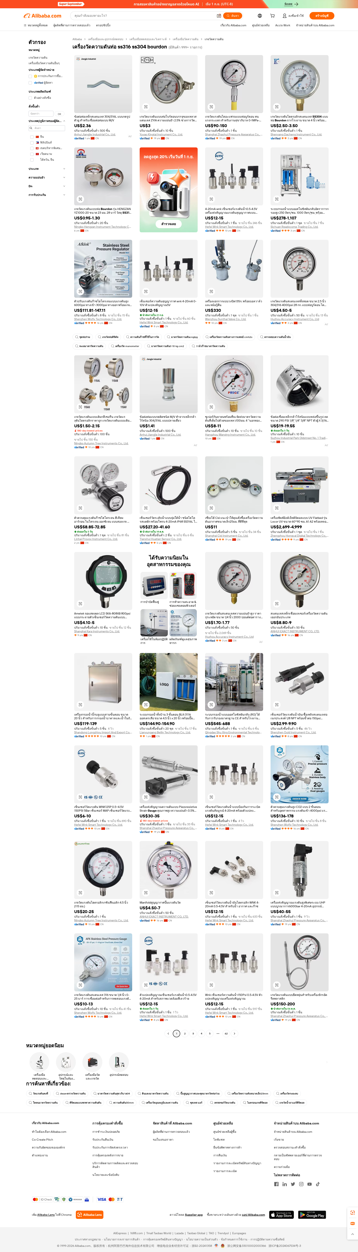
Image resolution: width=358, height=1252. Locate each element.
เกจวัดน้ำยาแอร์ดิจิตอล (291, 1102)
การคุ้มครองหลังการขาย (107, 1155)
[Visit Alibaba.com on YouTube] (309, 1184)
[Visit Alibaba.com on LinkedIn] (284, 1184)
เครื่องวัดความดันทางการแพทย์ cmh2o (231, 337)
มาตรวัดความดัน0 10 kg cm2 (167, 346)
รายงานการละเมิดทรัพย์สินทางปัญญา (237, 1163)
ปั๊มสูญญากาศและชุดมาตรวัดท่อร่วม (200, 1093)
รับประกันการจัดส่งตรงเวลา (110, 1147)
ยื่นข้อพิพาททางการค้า (227, 1147)
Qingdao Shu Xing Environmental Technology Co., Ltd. (234, 732)
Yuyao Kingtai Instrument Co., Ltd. (161, 134)
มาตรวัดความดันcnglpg (184, 337)
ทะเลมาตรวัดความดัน (91, 346)
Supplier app (194, 1214)
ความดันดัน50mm (123, 1102)
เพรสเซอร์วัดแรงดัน (224, 1102)
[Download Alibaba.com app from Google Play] (312, 1215)
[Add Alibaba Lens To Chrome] (89, 1215)
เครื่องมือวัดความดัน (185, 39)
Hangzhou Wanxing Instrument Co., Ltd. (230, 434)
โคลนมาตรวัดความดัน (45, 1102)
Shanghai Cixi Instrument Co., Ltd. (226, 535)
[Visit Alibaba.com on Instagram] (301, 1184)
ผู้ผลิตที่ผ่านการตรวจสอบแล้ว (171, 1131)
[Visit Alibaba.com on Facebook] (276, 1184)
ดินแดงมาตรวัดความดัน (155, 1093)
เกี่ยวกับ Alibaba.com (45, 1123)
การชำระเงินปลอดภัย (106, 1131)
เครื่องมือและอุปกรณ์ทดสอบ (105, 39)
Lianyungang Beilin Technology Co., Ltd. (165, 732)
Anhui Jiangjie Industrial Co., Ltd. (95, 134)
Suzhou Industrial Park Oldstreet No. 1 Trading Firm (300, 438)
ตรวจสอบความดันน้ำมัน (277, 337)
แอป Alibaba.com (253, 1214)
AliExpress (120, 1233)
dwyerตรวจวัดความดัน (73, 1093)
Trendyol (223, 1233)
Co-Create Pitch (42, 1139)
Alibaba (77, 39)
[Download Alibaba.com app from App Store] (281, 1215)
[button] (218, 15)
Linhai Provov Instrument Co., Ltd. (96, 539)
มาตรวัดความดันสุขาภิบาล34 (114, 1093)
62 (226, 1033)
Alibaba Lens (46, 1214)
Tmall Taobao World (158, 1233)
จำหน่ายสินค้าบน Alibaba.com (293, 1131)
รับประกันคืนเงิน (102, 1139)
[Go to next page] (234, 1033)
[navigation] (47, 537)
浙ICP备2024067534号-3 (284, 1245)
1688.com (136, 1233)
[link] (352, 1212)
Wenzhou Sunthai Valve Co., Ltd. (225, 319)
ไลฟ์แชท (219, 1139)
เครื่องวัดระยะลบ (289, 1093)
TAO (211, 1233)
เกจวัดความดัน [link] (214, 39)
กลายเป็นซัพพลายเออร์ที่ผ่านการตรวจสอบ (298, 1157)
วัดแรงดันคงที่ (40, 1093)
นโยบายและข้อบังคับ (105, 1174)
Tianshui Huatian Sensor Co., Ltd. (161, 539)
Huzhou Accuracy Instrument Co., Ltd (295, 319)
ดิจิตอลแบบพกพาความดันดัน (85, 1102)
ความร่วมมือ (282, 1167)
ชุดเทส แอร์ (196, 1102)
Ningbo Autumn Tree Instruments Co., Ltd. (101, 443)
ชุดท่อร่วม (84, 337)
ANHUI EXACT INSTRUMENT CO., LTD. (295, 631)
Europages (239, 1233)
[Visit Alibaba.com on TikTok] (317, 1184)
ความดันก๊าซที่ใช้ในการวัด (144, 337)
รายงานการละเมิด (225, 1171)
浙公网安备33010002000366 (246, 1245)
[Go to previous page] (168, 1033)
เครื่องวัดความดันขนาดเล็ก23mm (250, 1093)
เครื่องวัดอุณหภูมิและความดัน (162, 1102)
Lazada (179, 1233)
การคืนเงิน (220, 1155)
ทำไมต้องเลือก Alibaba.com (49, 1131)
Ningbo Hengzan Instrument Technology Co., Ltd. (103, 226)
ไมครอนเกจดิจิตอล (257, 1102)
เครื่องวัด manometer (127, 346)
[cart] (273, 16)
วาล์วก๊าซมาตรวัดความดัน (210, 346)
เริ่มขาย (279, 1139)
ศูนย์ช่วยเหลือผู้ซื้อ (224, 1131)
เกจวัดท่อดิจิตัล (110, 337)
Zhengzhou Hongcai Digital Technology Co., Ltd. (300, 535)
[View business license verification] (216, 1246)
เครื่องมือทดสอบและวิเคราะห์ (148, 39)
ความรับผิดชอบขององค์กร (48, 1147)
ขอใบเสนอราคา (163, 1139)
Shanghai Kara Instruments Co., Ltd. (97, 631)
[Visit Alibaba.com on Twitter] (292, 1184)
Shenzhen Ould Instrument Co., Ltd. (293, 732)
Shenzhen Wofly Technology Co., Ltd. (98, 319)
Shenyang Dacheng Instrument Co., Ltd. (296, 134)
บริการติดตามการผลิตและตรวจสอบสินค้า (115, 1165)
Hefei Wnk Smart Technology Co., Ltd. (229, 226)
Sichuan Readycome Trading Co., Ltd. (294, 226)
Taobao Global (196, 1233)
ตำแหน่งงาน (40, 1155)
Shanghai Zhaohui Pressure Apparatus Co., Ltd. (234, 134)
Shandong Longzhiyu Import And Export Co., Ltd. (103, 732)
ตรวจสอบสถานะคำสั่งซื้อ (290, 1147)
